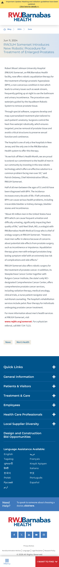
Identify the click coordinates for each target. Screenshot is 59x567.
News (8, 342)
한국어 (7, 472)
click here (29, 505)
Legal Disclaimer (37, 551)
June (30, 29)
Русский (8, 482)
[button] (47, 561)
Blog (9, 29)
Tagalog (8, 458)
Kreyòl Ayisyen (38, 463)
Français (35, 458)
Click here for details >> (29, 6)
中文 (32, 472)
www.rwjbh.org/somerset (18, 321)
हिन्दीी (6, 468)
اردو (6, 487)
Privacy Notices (28, 546)
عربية (32, 454)
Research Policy (49, 551)
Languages (26, 551)
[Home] (29, 16)
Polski (7, 477)
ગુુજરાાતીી (8, 463)
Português (36, 477)
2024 (19, 29)
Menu (7, 563)
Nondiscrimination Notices (11, 551)
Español (34, 482)
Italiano (34, 468)
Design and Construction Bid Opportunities (22, 434)
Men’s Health (23, 342)
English (8, 454)
